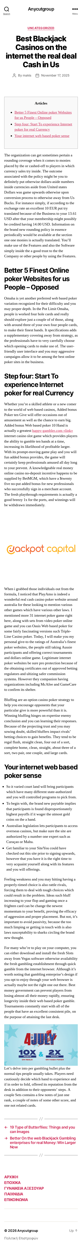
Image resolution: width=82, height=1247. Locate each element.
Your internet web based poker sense (42, 135)
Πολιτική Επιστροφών (21, 1238)
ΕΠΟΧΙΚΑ (12, 1182)
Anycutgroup (41, 9)
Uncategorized (41, 28)
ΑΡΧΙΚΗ (11, 1177)
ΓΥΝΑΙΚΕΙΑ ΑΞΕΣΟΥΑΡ (24, 1188)
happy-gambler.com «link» (52, 430)
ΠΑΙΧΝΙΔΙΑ (13, 1194)
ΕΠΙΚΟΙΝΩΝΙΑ (16, 1199)
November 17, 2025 (55, 75)
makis (27, 75)
